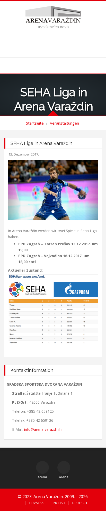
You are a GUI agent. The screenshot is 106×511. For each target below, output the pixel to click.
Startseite (35, 123)
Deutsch (79, 502)
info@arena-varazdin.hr (43, 429)
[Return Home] (53, 17)
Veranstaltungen (64, 123)
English (58, 502)
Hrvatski (37, 502)
